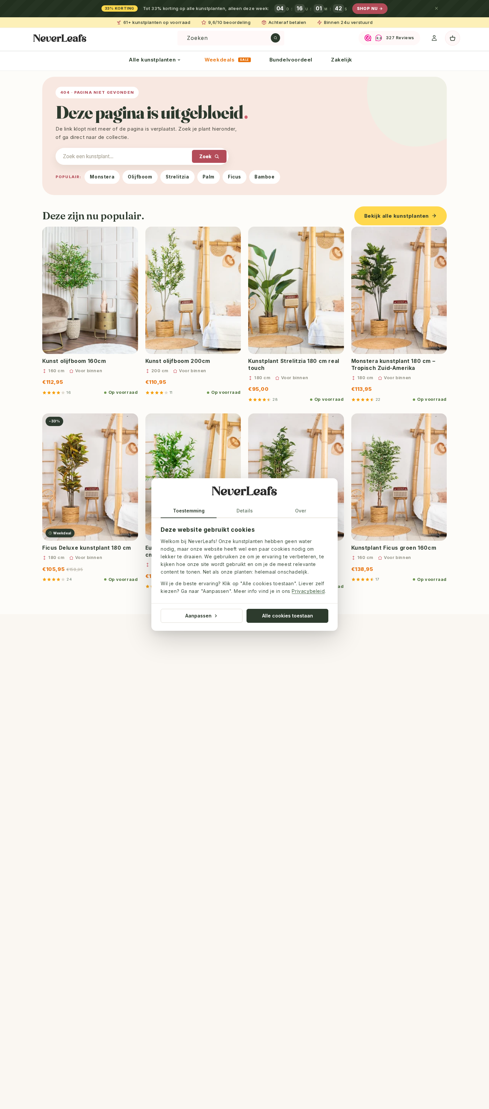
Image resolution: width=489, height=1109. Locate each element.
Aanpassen (198, 615)
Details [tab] (245, 510)
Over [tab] (300, 510)
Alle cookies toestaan (287, 615)
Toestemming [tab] (189, 510)
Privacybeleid (308, 591)
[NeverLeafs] (244, 492)
